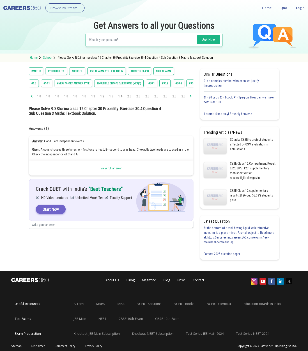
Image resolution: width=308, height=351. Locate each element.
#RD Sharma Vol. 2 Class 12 (106, 71)
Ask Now (208, 39)
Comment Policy (65, 346)
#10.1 (47, 83)
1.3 (111, 96)
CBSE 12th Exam (167, 318)
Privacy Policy (93, 346)
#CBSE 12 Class (140, 71)
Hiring (130, 280)
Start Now (51, 209)
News (181, 280)
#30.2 (165, 83)
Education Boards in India (262, 304)
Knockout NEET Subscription (153, 333)
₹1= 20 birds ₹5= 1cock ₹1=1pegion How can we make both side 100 (239, 100)
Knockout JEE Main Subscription (97, 333)
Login (300, 8)
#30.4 (178, 83)
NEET (102, 318)
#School (77, 71)
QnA (283, 8)
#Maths (36, 71)
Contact (198, 280)
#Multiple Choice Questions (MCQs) (119, 83)
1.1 (93, 96)
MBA (120, 304)
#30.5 (192, 83)
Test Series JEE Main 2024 (205, 333)
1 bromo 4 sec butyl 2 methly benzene (228, 114)
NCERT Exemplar (219, 304)
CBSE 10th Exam (131, 318)
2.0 (129, 96)
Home (266, 8)
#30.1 (151, 83)
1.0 (39, 96)
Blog (166, 280)
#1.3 (33, 83)
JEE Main (80, 318)
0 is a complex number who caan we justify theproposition (231, 83)
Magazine (149, 280)
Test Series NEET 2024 (252, 333)
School (47, 57)
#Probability (56, 71)
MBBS (100, 304)
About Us (112, 280)
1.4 (120, 96)
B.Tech (79, 304)
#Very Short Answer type (73, 83)
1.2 (102, 96)
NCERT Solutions (149, 304)
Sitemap (16, 346)
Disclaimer (38, 346)
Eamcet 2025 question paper (222, 254)
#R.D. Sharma (163, 71)
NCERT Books (184, 304)
